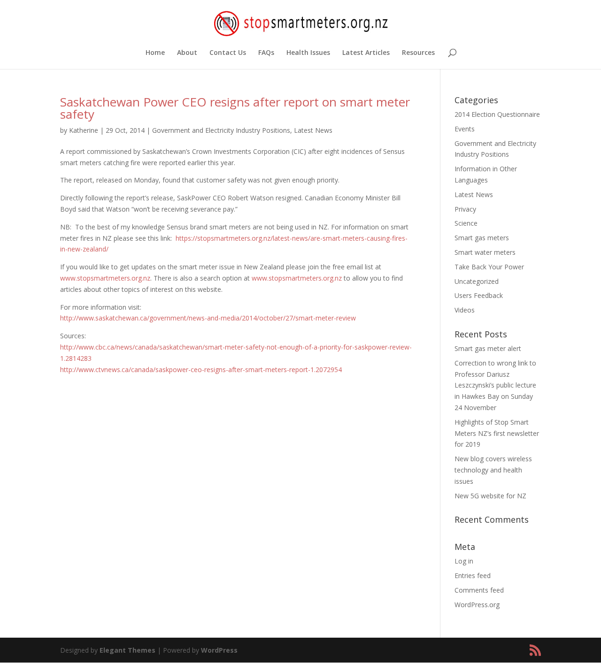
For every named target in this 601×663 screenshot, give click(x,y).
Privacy (465, 209)
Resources (418, 53)
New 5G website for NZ (490, 495)
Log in (464, 560)
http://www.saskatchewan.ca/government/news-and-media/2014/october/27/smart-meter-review (208, 317)
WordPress (219, 650)
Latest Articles (366, 53)
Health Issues (308, 53)
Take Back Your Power (489, 266)
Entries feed (473, 575)
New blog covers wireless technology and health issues (493, 470)
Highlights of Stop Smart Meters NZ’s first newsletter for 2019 (497, 433)
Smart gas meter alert (488, 348)
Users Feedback (479, 295)
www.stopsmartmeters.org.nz (105, 278)
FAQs (266, 53)
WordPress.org (477, 604)
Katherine (83, 130)
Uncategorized (477, 281)
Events (465, 128)
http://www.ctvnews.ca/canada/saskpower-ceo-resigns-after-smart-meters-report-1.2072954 (201, 369)
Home (155, 53)
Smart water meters (485, 252)
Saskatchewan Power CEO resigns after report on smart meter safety (235, 107)
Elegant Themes (127, 650)
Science (466, 223)
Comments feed (479, 590)
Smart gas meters (482, 237)
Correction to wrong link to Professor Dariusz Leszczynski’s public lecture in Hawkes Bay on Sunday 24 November (495, 385)
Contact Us (227, 53)
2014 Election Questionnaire (497, 114)
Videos (465, 309)
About (187, 53)
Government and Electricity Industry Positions (221, 130)
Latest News (313, 130)
